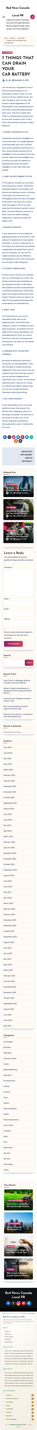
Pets (5, 1142)
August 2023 (9, 942)
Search (7, 655)
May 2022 (7, 1026)
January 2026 (9, 781)
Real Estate (8, 1148)
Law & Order (8, 1125)
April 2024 (8, 898)
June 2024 (8, 887)
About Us (7, 1331)
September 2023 (10, 937)
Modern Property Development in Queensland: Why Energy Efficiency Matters (18, 690)
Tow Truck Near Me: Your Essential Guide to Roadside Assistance (18, 490)
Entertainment (9, 1081)
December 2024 (10, 853)
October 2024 (9, 864)
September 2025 (10, 803)
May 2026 (7, 759)
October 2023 (9, 931)
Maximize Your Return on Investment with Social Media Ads (18, 715)
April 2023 (8, 965)
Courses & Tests (10, 1058)
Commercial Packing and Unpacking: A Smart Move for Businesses (19, 1364)
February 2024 (9, 909)
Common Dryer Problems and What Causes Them (17, 700)
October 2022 (9, 998)
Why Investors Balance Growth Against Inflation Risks (16, 707)
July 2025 (8, 814)
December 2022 (10, 987)
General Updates (10, 1109)
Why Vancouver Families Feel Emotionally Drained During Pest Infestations (19, 1386)
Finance (7, 1092)
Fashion (7, 1086)
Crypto (6, 1064)
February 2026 (9, 775)
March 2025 (8, 837)
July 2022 (8, 1015)
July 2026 (8, 747)
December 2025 (10, 786)
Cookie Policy (9, 1342)
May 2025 (7, 825)
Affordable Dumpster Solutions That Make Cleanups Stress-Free (19, 1375)
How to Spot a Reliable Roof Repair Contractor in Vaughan (19, 1380)
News (6, 1136)
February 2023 (9, 976)
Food (6, 1097)
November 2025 (10, 792)
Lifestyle (7, 1131)
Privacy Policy (9, 1337)
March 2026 (8, 770)
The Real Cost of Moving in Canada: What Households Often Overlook (19, 1378)
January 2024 (9, 915)
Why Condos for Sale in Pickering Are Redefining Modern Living (19, 1383)
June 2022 (8, 1020)
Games (6, 1103)
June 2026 (8, 753)
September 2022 (10, 1004)
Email (6, 609)
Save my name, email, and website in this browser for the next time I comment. (18, 635)
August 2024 (9, 876)
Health (6, 1114)
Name (7, 599)
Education (8, 1075)
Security (7, 1153)
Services (7, 1159)
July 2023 (8, 948)
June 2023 (8, 953)
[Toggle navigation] (3, 17)
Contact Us (8, 1334)
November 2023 (10, 926)
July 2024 (8, 881)
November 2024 (10, 859)
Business (7, 1047)
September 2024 (10, 870)
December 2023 (10, 920)
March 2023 (8, 970)
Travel (6, 1170)
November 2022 (10, 992)
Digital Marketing (10, 1070)
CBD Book (7, 1053)
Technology (8, 1164)
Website (7, 619)
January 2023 (9, 981)
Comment (8, 567)
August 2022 (9, 1009)
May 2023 (7, 959)
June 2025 (8, 820)
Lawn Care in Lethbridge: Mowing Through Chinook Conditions (17, 681)
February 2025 (9, 842)
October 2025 (9, 798)
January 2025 (9, 848)
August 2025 (9, 809)
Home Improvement (11, 1120)
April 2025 (8, 831)
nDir (9, 80)
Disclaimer (8, 1339)
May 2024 (7, 892)
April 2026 (8, 764)
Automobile (7, 52)
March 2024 (8, 903)
